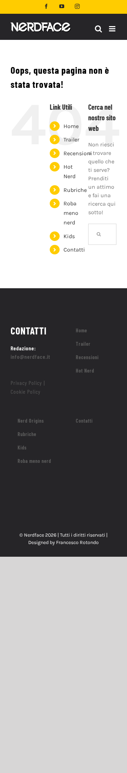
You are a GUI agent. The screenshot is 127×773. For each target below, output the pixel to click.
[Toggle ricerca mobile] (98, 28)
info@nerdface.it (30, 356)
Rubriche (75, 190)
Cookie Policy (26, 391)
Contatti (74, 249)
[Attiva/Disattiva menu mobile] (112, 28)
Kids (69, 236)
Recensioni (78, 153)
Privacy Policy (26, 382)
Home (71, 126)
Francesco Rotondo (77, 542)
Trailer (71, 139)
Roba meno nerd (71, 213)
